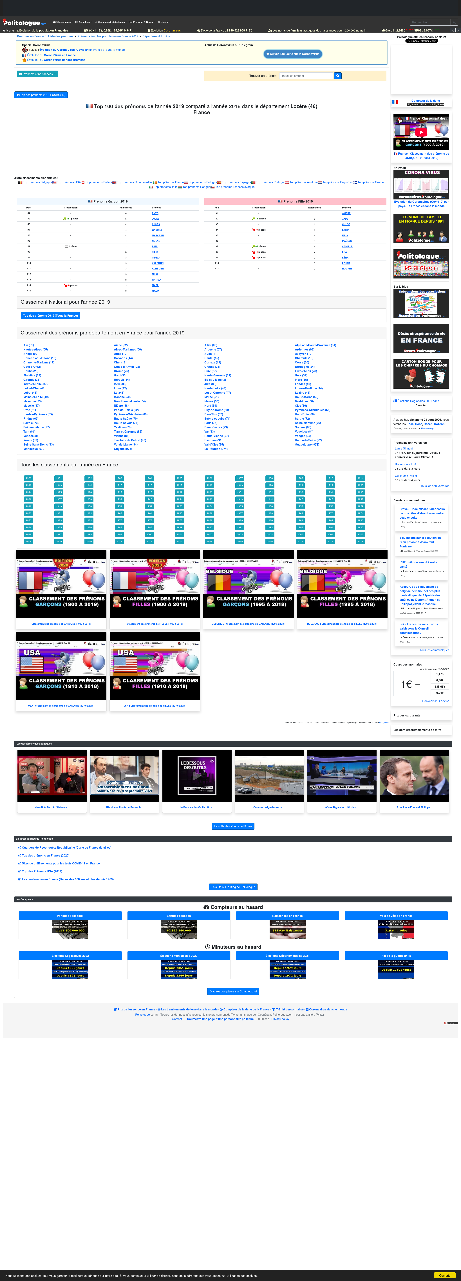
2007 (360, 534)
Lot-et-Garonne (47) (217, 392)
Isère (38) (120, 384)
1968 (270, 513)
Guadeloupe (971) (307, 444)
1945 (300, 499)
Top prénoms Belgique (37, 182)
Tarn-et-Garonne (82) (128, 431)
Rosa (410, 424)
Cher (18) (120, 362)
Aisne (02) (121, 345)
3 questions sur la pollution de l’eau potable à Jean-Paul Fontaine (420, 542)
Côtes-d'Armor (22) (127, 367)
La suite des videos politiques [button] (233, 826)
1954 (209, 506)
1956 (270, 506)
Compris (445, 1275)
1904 (149, 478)
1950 (89, 506)
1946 (330, 499)
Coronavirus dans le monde (327, 1009)
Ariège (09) (30, 354)
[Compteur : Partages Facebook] (70, 929)
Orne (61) (29, 410)
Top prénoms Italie (166, 187)
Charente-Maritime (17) (38, 362)
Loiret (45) (30, 392)
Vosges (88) (303, 436)
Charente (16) (304, 358)
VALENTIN (158, 263)
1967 (240, 513)
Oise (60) (301, 405)
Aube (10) (120, 354)
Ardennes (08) (304, 349)
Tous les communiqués (434, 650)
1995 (360, 527)
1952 (149, 506)
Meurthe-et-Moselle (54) (130, 401)
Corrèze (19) (212, 362)
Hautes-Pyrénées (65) (38, 414)
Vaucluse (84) (304, 431)
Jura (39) (210, 384)
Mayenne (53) (32, 401)
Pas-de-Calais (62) (126, 410)
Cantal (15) (211, 358)
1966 (209, 513)
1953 (179, 506)
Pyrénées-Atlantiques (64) (312, 410)
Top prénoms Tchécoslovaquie (235, 187)
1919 (240, 485)
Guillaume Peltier (406, 476)
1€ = (101, 30)
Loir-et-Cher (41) (34, 388)
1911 (360, 478)
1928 (149, 492)
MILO (155, 274)
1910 (330, 478)
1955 (240, 506)
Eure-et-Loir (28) (306, 371)
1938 (89, 499)
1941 (179, 499)
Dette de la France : (217, 30)
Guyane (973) (123, 449)
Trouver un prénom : (264, 75)
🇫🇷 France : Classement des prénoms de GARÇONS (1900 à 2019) (421, 155)
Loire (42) (120, 388)
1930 (209, 492)
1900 (29, 478)
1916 (149, 485)
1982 (330, 520)
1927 (119, 492)
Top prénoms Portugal (270, 182)
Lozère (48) (302, 392)
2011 (119, 541)
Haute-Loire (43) (215, 388)
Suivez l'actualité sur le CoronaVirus (294, 54)
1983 (360, 520)
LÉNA (345, 257)
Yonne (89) (30, 440)
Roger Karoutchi (405, 464)
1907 (240, 478)
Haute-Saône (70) (126, 418)
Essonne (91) (213, 440)
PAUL (155, 246)
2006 (330, 534)
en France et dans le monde (82, 50)
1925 (59, 492)
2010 (89, 541)
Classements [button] (63, 22)
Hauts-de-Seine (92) (308, 440)
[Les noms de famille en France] (421, 228)
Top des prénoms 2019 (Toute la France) (50, 315)
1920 (270, 485)
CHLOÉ (346, 224)
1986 (89, 527)
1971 (360, 513)
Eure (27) (210, 371)
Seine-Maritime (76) (308, 423)
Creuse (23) (212, 367)
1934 (330, 492)
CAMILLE (347, 246)
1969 (300, 513)
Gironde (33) (31, 379)
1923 (360, 485)
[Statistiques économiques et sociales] (421, 263)
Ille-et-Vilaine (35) (215, 379)
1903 (119, 478)
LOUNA (346, 263)
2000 (149, 534)
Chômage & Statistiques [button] (111, 22)
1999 (119, 534)
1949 (59, 506)
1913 (59, 485)
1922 (330, 485)
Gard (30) (120, 375)
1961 (59, 513)
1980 (270, 520)
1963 (119, 513)
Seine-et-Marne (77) (36, 427)
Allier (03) (210, 345)
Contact (177, 1019)
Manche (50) (122, 397)
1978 (209, 520)
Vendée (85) (31, 436)
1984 (29, 527)
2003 (240, 534)
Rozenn (439, 424)
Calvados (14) (123, 358)
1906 (209, 478)
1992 (270, 527)
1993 (300, 527)
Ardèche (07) (213, 349)
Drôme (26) (121, 371)
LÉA (344, 252)
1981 (300, 520)
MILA (345, 235)
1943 (240, 499)
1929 (179, 492)
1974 (89, 520)
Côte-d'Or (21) (32, 367)
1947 (360, 499)
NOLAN (156, 240)
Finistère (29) (32, 375)
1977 (179, 520)
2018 (330, 541)
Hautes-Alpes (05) (35, 349)
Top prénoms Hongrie (196, 187)
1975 (119, 520)
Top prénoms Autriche (304, 182)
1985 (59, 527)
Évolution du (51, 55)
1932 (270, 492)
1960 (29, 513)
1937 (59, 499)
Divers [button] (164, 22)
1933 (300, 492)
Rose (418, 424)
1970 (330, 513)
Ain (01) (28, 345)
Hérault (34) (122, 379)
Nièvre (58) (121, 405)
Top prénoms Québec (371, 182)
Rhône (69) (30, 418)
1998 (89, 534)
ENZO (155, 213)
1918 (209, 485)
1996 (29, 534)
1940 (149, 499)
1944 (270, 499)
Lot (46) (119, 392)
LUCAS (156, 224)
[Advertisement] (230, 8)
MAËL (155, 285)
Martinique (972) (34, 449)
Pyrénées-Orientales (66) (130, 414)
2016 (270, 541)
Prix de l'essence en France (136, 1009)
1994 (330, 527)
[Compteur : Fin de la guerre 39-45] (396, 969)
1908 (270, 478)
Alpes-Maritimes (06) (128, 349)
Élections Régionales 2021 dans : (418, 401)
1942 (209, 499)
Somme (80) (303, 427)
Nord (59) (210, 405)
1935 (360, 492)
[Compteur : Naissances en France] (288, 929)
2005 (300, 534)
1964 (149, 513)
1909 (300, 478)
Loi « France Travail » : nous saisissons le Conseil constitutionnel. (419, 628)
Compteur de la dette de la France (246, 1009)
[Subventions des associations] (421, 303)
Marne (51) (211, 397)
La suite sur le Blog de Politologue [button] (233, 887)
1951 (119, 506)
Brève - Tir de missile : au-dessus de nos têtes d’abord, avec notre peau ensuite (422, 513)
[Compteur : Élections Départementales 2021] (288, 969)
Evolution (156, 30)
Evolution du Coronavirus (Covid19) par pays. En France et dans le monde (421, 203)
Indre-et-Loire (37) (35, 384)
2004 (270, 534)
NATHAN (156, 279)
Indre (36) (301, 379)
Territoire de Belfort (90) (130, 440)
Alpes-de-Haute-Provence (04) (315, 345)
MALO (155, 290)
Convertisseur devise (435, 701)
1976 (149, 520)
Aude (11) (211, 354)
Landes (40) (303, 384)
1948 (29, 506)
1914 (89, 485)
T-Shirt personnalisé (289, 1009)
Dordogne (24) (305, 367)
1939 (119, 499)
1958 (330, 506)
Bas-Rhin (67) (213, 414)
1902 (89, 478)
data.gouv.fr (384, 722)
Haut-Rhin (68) (305, 414)
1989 (179, 527)
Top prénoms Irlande (171, 182)
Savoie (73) (31, 423)
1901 (59, 478)
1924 (29, 492)
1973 (59, 520)
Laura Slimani (404, 448)
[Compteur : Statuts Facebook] (179, 929)
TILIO (155, 252)
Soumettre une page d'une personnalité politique (220, 1019)
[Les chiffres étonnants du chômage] (421, 374)
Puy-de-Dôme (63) (216, 410)
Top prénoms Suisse (99, 182)
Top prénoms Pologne (203, 182)
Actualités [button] (84, 22)
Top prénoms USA (69, 182)
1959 (360, 506)
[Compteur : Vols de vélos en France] (396, 929)
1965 (179, 513)
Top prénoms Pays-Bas (338, 182)
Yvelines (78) (122, 427)
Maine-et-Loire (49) (36, 397)
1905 (179, 478)
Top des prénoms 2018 (42, 95)
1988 (149, 527)
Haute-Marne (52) (306, 397)
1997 (59, 534)
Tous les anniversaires (434, 486)
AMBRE (346, 213)
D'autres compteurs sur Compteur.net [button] (233, 991)
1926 (89, 492)
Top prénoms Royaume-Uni (135, 182)
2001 (179, 534)
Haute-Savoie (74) (126, 423)
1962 (89, 513)
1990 (209, 527)
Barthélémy (427, 428)
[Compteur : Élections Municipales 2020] (179, 969)
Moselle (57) (31, 405)
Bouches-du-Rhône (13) (39, 358)
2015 (240, 541)
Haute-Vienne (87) (216, 436)
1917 (179, 485)
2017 (300, 541)
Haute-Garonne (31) (217, 375)
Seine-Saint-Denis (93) (38, 444)
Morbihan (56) (304, 401)
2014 (209, 541)
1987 (119, 527)
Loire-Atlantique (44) (309, 388)
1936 (29, 499)
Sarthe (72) (302, 418)
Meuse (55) (211, 401)
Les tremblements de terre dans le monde (189, 1009)
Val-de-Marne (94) (126, 444)
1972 (29, 520)
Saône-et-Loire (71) (217, 418)
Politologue (142, 1014)
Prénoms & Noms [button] (142, 22)
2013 (179, 541)
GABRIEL (157, 230)
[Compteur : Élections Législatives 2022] (70, 969)
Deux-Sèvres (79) (216, 427)
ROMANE (347, 268)
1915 (119, 485)
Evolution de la (34, 30)
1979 (240, 520)
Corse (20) (302, 362)
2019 (360, 541)
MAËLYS (347, 240)
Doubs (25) (30, 371)
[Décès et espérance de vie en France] (421, 338)
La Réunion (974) (216, 449)
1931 (240, 492)
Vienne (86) (121, 436)
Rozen (428, 424)
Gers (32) (301, 375)
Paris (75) (210, 423)
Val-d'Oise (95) (214, 444)
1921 (300, 485)
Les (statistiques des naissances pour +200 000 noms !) (310, 30)
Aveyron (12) (303, 354)
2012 (149, 541)
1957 (300, 506)
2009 (59, 541)
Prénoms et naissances (37, 74)
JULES (156, 218)
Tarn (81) (29, 431)
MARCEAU (158, 235)
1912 (29, 485)
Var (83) (209, 431)
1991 (240, 527)
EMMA (345, 230)
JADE (345, 218)
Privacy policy (280, 1019)
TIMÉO (156, 257)
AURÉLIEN (158, 268)
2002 (209, 534)
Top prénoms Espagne (236, 182)
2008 (29, 541)
